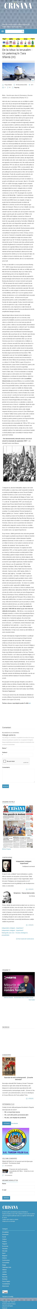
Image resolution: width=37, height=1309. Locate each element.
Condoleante (6, 1284)
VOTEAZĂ (7, 1123)
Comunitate (6, 1055)
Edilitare (4, 1274)
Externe (4, 1258)
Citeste (30, 889)
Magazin (4, 1255)
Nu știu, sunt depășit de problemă (15, 1117)
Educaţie (4, 1251)
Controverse (7, 857)
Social (4, 1237)
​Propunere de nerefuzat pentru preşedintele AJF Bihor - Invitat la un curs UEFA (21, 1171)
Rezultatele (14, 1123)
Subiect (4, 754)
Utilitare (4, 1269)
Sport (3, 1253)
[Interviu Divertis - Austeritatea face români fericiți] (18, 984)
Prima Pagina (6, 1281)
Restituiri (4, 1279)
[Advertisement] (15, 954)
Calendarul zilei (6, 1267)
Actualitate (5, 1232)
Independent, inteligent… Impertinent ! (13, 928)
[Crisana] (18, 6)
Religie (4, 1265)
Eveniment (5, 1234)
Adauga (6, 1198)
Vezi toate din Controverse (26, 939)
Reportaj (16, 87)
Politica (4, 1241)
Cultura (4, 1239)
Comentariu (5, 767)
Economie (5, 1246)
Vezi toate (32, 1000)
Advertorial (5, 1286)
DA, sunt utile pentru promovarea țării (16, 1115)
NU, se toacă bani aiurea (12, 1112)
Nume (4, 748)
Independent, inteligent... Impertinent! (12, 930)
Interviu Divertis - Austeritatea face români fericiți (18, 997)
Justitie (4, 1272)
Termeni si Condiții (7, 1296)
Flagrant (4, 1244)
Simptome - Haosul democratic (24, 893)
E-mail (4, 1190)
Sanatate (5, 1248)
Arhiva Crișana (6, 849)
